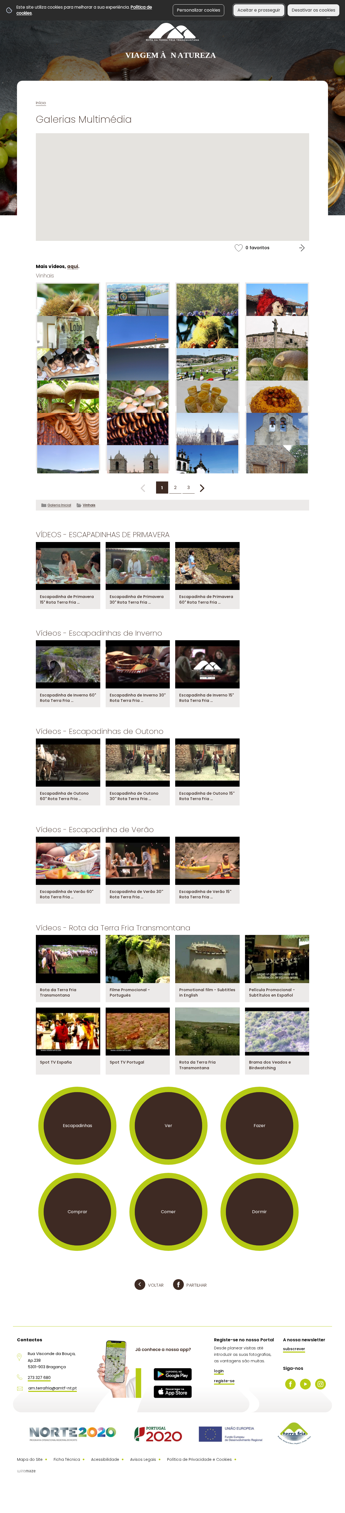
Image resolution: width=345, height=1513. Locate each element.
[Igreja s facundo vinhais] (277, 425)
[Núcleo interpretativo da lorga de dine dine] (277, 457)
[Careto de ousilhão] (277, 296)
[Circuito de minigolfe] (207, 360)
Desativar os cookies (313, 10)
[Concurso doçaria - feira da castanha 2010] (277, 393)
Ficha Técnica (67, 1459)
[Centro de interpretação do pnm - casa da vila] (68, 360)
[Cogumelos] (277, 360)
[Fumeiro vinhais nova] (138, 425)
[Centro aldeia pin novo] (277, 328)
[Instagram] (320, 1384)
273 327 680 (39, 1377)
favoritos (172, 248)
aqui (72, 266)
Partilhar (197, 1285)
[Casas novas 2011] (138, 328)
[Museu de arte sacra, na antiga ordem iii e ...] (207, 457)
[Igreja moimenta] (207, 425)
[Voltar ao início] (172, 41)
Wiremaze (26, 1471)
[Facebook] (290, 1384)
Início (41, 102)
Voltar (156, 1285)
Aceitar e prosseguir (258, 10)
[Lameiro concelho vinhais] (68, 457)
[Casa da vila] (68, 328)
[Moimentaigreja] (138, 457)
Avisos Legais (143, 1459)
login (219, 1371)
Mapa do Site (30, 1459)
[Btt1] (207, 296)
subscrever (294, 1349)
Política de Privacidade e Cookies (199, 1459)
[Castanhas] (207, 328)
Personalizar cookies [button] (198, 10)
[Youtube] (305, 1384)
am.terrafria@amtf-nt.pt (52, 1388)
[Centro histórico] (138, 360)
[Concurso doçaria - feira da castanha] (207, 393)
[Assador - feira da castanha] (138, 296)
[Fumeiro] (68, 425)
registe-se (224, 1381)
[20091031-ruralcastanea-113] (68, 296)
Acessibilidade (105, 1459)
